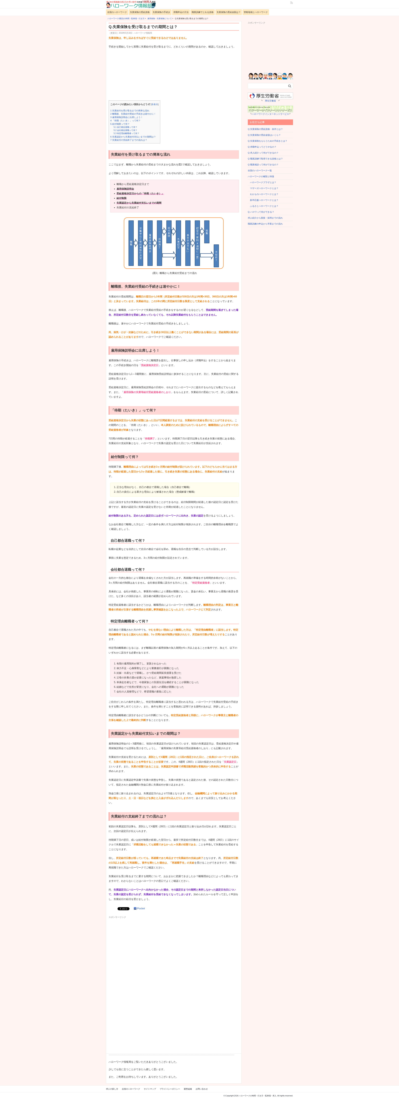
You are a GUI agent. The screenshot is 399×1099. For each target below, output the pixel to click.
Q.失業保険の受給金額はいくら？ (264, 135)
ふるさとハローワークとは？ (263, 206)
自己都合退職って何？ (125, 127)
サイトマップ (150, 1089)
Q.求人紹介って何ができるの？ (263, 153)
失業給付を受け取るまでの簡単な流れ (129, 110)
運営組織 (188, 1089)
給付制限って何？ (120, 124)
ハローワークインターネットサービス (270, 114)
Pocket (141, 908)
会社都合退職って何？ (125, 130)
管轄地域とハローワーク (256, 12)
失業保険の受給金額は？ (229, 12)
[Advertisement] (174, 75)
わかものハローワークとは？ (263, 194)
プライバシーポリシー (170, 1089)
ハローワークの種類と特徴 (261, 176)
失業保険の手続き (161, 12)
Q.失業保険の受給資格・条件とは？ (265, 129)
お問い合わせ (202, 1089)
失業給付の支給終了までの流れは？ (128, 140)
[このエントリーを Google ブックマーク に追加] (135, 908)
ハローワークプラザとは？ (262, 182)
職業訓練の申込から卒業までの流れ (265, 224)
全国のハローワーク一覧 (260, 170)
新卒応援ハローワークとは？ (263, 200)
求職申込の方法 (181, 12)
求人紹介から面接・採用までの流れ (265, 218)
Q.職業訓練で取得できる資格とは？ (265, 158)
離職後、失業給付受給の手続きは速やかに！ (133, 114)
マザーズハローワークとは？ (263, 188)
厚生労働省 (270, 100)
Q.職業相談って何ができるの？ (263, 164)
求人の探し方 (112, 1089)
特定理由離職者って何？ (126, 133)
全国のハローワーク (117, 12)
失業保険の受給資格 (140, 12)
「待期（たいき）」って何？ (125, 120)
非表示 (154, 104)
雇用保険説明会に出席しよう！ (126, 117)
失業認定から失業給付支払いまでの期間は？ (133, 136)
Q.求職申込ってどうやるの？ (262, 147)
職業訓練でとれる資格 (203, 12)
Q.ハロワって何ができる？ (261, 212)
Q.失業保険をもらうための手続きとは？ (267, 141)
